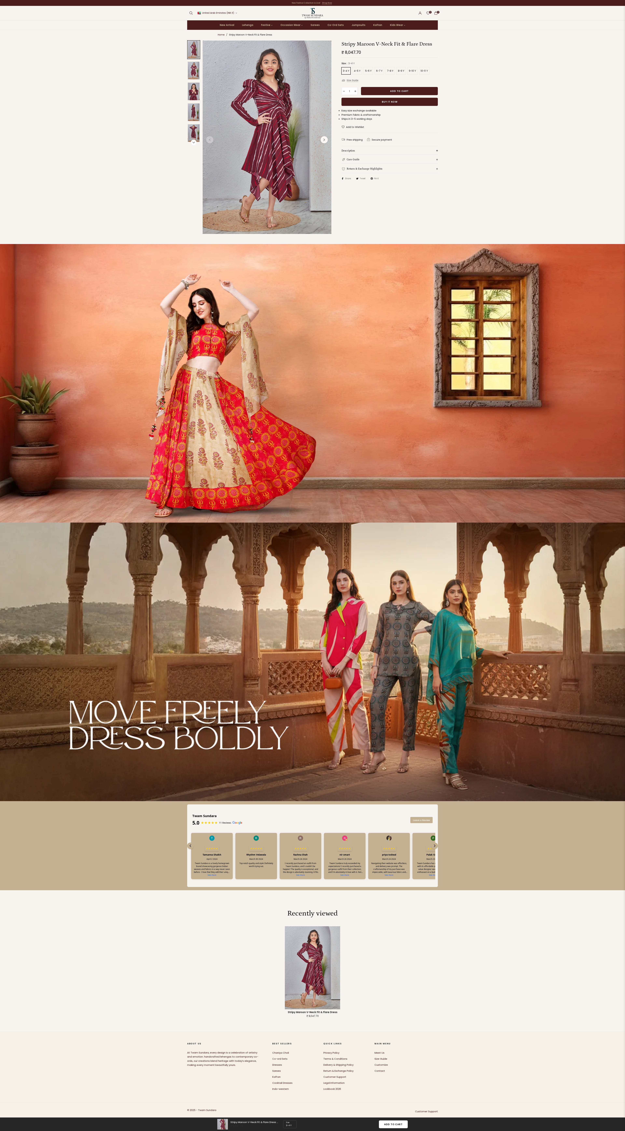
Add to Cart (393, 1124)
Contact (380, 1071)
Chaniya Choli (280, 1052)
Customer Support (334, 1077)
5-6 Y (368, 70)
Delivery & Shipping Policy (338, 1064)
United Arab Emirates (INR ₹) (218, 12)
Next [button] (324, 139)
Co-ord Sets (279, 1058)
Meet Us (379, 1052)
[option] (267, 137)
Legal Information (334, 1083)
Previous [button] (209, 139)
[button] (191, 13)
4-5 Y (357, 70)
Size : (348, 63)
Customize (381, 1064)
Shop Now (327, 2)
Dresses (277, 1064)
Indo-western (280, 1089)
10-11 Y (424, 70)
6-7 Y (379, 70)
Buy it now (389, 101)
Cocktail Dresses (282, 1083)
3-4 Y (346, 70)
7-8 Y (390, 70)
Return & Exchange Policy (338, 1071)
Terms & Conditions (335, 1058)
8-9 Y (401, 70)
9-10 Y (412, 70)
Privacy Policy (331, 1052)
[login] (420, 13)
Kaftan (276, 1077)
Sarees (276, 1071)
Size (287, 1122)
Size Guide (352, 80)
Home (221, 34)
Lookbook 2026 (332, 1089)
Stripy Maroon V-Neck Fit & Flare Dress (312, 1012)
